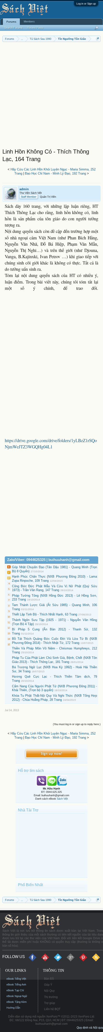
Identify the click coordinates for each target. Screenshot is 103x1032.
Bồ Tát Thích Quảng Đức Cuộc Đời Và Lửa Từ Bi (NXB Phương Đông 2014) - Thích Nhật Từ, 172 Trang (54, 641)
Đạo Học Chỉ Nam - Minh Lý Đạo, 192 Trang (55, 173)
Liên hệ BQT (52, 1009)
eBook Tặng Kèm (16, 1001)
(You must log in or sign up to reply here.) (77, 724)
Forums (11, 21)
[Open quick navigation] (97, 38)
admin (24, 189)
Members (29, 21)
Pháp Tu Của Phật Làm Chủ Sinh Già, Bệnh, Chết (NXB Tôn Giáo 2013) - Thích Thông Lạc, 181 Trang (54, 660)
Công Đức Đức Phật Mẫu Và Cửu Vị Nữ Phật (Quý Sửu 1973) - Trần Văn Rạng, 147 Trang (54, 588)
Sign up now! (51, 754)
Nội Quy (49, 990)
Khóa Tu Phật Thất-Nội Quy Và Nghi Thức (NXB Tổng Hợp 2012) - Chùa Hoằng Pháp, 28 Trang (54, 697)
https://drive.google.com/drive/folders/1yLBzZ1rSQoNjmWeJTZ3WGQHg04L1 (51, 443)
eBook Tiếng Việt (16, 978)
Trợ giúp (49, 1003)
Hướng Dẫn (13, 1007)
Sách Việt (62, 798)
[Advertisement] (51, 96)
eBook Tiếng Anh (16, 984)
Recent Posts (35, 27)
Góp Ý (48, 984)
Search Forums (13, 27)
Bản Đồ (49, 978)
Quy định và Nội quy (90, 1027)
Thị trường (51, 997)
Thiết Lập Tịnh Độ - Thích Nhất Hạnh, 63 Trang (44, 614)
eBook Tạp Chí (15, 990)
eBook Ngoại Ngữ (16, 996)
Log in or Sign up (86, 3)
